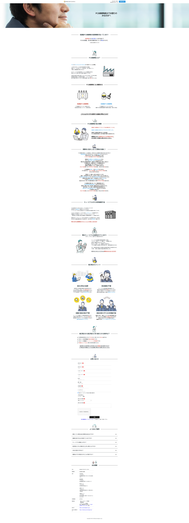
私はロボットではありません (83, 411)
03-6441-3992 (82, 471)
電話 (83, 396)
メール (80, 396)
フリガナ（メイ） (80, 374)
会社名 (79, 378)
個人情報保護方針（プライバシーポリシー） (88, 419)
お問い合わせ (122, 1)
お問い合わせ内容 (80, 402)
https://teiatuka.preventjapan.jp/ (86, 509)
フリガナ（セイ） (80, 370)
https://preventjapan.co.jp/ (85, 507)
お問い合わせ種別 (80, 398)
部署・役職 (79, 382)
